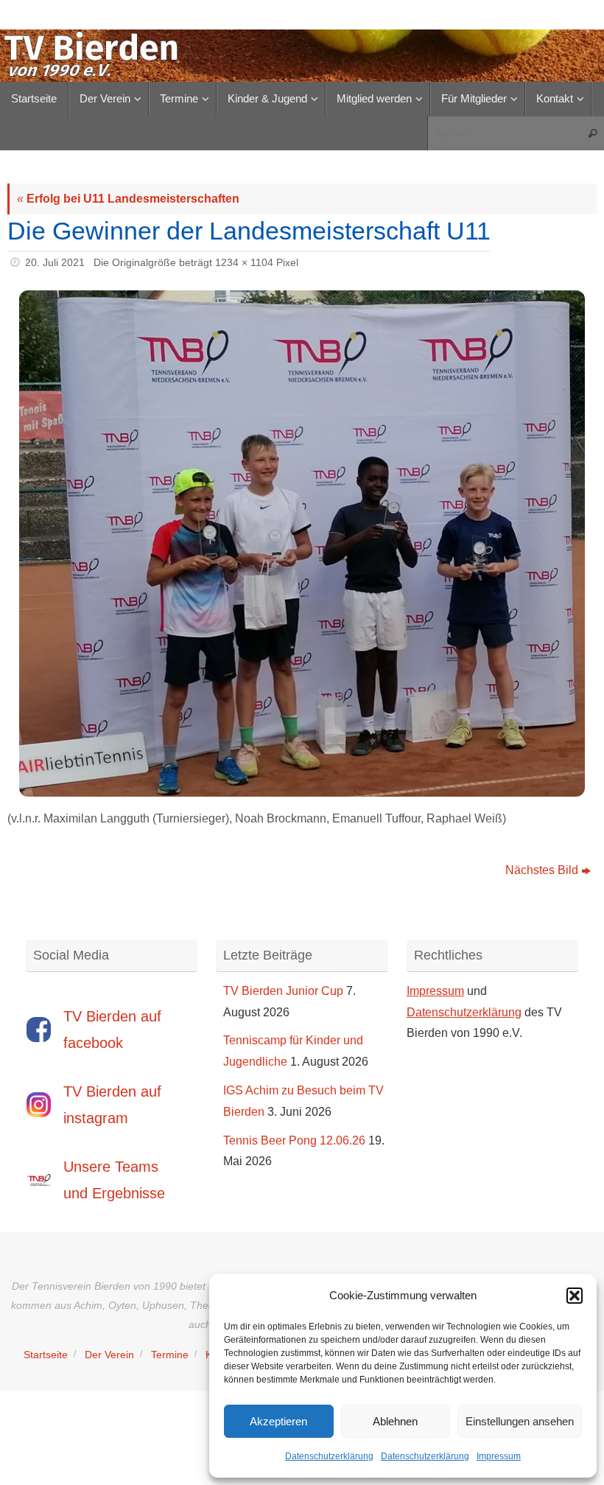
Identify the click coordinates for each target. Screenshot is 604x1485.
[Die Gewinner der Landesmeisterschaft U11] (302, 543)
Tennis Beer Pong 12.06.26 (294, 1140)
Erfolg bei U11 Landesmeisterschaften (128, 198)
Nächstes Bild (541, 870)
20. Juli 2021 (55, 262)
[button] (574, 1295)
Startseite (46, 1354)
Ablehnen (395, 1421)
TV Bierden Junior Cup (283, 991)
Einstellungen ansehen (520, 1421)
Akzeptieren (278, 1421)
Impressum (499, 1456)
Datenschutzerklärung (329, 1456)
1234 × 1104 (244, 262)
